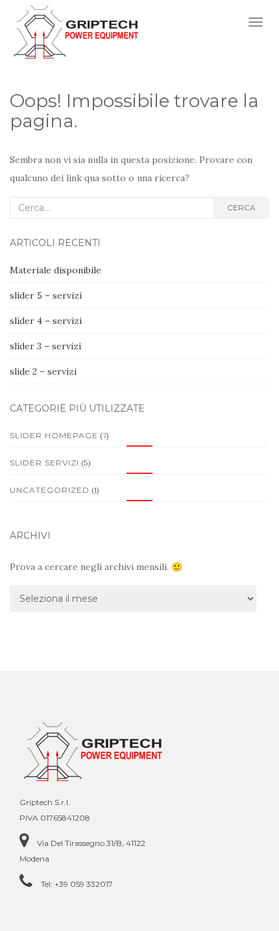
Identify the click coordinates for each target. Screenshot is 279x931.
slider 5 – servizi (46, 295)
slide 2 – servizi (43, 371)
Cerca (241, 207)
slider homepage (54, 435)
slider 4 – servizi (46, 321)
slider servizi (44, 462)
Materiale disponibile (55, 270)
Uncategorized (50, 490)
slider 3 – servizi (45, 346)
